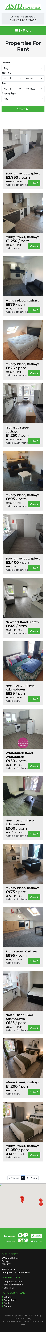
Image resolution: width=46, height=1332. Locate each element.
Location (6, 62)
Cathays (7, 1297)
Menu (24, 30)
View (33, 182)
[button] (41, 1204)
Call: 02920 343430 (23, 20)
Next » (34, 1178)
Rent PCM (6, 72)
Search (21, 109)
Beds (4, 83)
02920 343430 (8, 1269)
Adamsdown (9, 1300)
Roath (6, 1303)
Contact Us (8, 1287)
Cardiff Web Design (23, 1318)
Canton (7, 1306)
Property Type (9, 93)
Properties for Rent (12, 1281)
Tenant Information (13, 1284)
